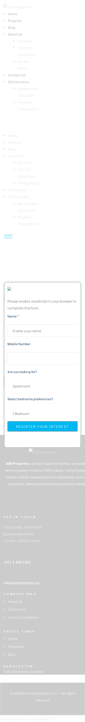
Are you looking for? (22, 371)
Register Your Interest (42, 426)
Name (13, 316)
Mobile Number (18, 343)
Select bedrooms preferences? (30, 398)
